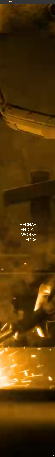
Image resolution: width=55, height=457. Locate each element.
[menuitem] (46, 1)
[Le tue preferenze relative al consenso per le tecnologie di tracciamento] (53, 455)
